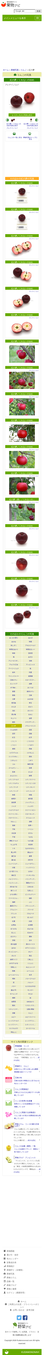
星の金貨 (14, 944)
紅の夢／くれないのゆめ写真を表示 (14, 125)
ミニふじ (30, 963)
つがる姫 (30, 841)
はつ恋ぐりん (13, 871)
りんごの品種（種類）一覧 (25, 1146)
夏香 (30, 856)
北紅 (13, 710)
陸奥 (13, 971)
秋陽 (30, 795)
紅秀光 (13, 925)
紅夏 (13, 921)
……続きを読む (30, 1140)
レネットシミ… (30, 1024)
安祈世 (30, 653)
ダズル (30, 833)
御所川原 (30, 764)
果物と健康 (11, 1288)
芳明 (13, 940)
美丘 (30, 955)
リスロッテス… (30, 1005)
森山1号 (13, 990)
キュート (14, 718)
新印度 (30, 798)
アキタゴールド (30, 645)
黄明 (13, 749)
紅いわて (30, 917)
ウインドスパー (14, 676)
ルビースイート (30, 1017)
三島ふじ (30, 959)
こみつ (30, 760)
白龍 (13, 867)
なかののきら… (30, 848)
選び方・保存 (12, 1254)
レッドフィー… (14, 1024)
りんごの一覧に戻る (15, 137)
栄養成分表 (11, 1262)
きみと (30, 714)
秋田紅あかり (13, 649)
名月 (30, 975)
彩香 (30, 768)
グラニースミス (30, 726)
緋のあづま (13, 886)
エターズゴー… (30, 680)
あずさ (30, 657)
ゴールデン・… (14, 768)
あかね (13, 641)
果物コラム (11, 1277)
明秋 (13, 978)
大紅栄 (13, 833)
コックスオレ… (14, 756)
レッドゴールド (14, 1021)
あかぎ (30, 638)
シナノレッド (30, 791)
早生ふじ (14, 1032)
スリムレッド (30, 818)
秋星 (13, 795)
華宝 (30, 703)
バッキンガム (30, 875)
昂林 (30, 749)
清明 (30, 821)
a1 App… (14, 687)
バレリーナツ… (14, 879)
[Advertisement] (22, 45)
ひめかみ (30, 886)
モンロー (30, 990)
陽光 (13, 1005)
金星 (30, 718)
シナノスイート (30, 779)
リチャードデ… (14, 1009)
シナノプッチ (13, 787)
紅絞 (30, 921)
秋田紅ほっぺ (30, 649)
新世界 (13, 802)
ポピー (30, 952)
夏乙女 (13, 856)
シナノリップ (13, 791)
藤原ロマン (13, 906)
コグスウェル (13, 753)
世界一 (30, 825)
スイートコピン (30, 810)
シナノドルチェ (14, 783)
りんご (24, 69)
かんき (13, 706)
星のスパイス (30, 944)
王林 (30, 695)
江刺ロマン (13, 680)
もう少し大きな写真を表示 (22, 115)
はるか (30, 871)
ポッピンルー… (14, 952)
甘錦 (30, 661)
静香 (30, 775)
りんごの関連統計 (22, 1089)
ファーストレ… (14, 898)
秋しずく (14, 645)
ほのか (13, 948)
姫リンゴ (14, 890)
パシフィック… (14, 883)
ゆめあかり (30, 1001)
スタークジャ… (14, 818)
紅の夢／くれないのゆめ (22, 182)
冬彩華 (30, 844)
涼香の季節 (30, 1009)
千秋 (13, 829)
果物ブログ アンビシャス (25, 1157)
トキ (13, 848)
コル (13, 764)
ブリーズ (30, 909)
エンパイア (13, 684)
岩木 (13, 672)
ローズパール (30, 1028)
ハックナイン (30, 867)
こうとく (14, 745)
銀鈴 (13, 722)
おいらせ (30, 687)
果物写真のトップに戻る (30, 138)
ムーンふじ (30, 971)
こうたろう (30, 741)
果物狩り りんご (22, 1066)
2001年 (30, 860)
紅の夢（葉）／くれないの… (22, 499)
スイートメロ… (14, 814)
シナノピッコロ (30, 783)
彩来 (13, 772)
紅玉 (13, 737)
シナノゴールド (14, 779)
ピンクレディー (30, 894)
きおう (30, 706)
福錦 (13, 902)
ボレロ (13, 955)
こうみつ (30, 745)
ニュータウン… (30, 864)
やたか (30, 994)
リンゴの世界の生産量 (23, 1100)
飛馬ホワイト (30, 883)
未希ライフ (13, 959)
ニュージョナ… (14, 864)
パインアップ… (30, 879)
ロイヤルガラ (13, 1028)
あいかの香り (13, 638)
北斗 (30, 940)
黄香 (13, 691)
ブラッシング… (30, 906)
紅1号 (14, 917)
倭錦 (13, 998)
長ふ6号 (13, 852)
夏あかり (30, 852)
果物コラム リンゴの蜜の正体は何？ (27, 1125)
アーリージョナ (14, 668)
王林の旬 (18, 1077)
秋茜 (30, 641)
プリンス (14, 913)
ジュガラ (30, 806)
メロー (13, 986)
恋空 (13, 733)
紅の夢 (13, 726)
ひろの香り (13, 894)
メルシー (30, 982)
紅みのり (30, 932)
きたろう (30, 710)
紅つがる (14, 929)
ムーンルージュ (14, 975)
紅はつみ (30, 929)
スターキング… (30, 814)
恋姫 (30, 733)
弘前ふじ (30, 890)
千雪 (13, 837)
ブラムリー (13, 909)
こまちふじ (13, 760)
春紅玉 (13, 875)
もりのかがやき (30, 986)
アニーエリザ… (14, 661)
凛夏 (13, 1013)
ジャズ (13, 806)
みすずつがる (13, 963)
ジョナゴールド (14, 810)
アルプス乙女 (13, 664)
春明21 (13, 798)
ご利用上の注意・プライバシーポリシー (23, 1305)
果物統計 (10, 1266)
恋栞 (30, 730)
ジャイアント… (30, 802)
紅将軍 (30, 925)
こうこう (14, 741)
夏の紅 (13, 860)
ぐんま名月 (13, 730)
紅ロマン (14, 936)
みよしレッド (30, 967)
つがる (30, 837)
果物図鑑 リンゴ (22, 1046)
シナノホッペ (30, 787)
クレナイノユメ (12, 128)
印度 (30, 672)
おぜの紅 (30, 699)
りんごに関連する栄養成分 (25, 1112)
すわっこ (14, 821)
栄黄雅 (30, 676)
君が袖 (13, 714)
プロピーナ (30, 913)
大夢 (13, 699)
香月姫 (13, 703)
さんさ (30, 772)
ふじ (30, 902)
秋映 (13, 653)
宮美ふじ (14, 967)
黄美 (13, 695)
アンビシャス (30, 664)
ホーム (6, 69)
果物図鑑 (10, 1251)
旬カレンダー (12, 1258)
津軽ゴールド (13, 841)
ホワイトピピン (30, 948)
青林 (13, 825)
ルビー (13, 1017)
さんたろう (13, 775)
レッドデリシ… (30, 1021)
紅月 (30, 737)
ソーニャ (30, 829)
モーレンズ (13, 994)
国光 (30, 756)
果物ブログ (11, 1285)
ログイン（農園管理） (16, 1292)
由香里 (13, 1001)
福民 (30, 898)
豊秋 (30, 936)
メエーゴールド (30, 978)
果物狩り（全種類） (15, 1269)
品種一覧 (10, 1281)
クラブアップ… (30, 722)
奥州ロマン (30, 691)
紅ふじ (13, 932)
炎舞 (30, 684)
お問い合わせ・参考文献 (23, 1309)
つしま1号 (13, 844)
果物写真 (15, 69)
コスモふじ (30, 753)
